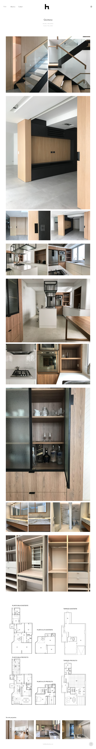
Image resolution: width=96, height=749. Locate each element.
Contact (20, 7)
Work (4, 6)
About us (12, 7)
